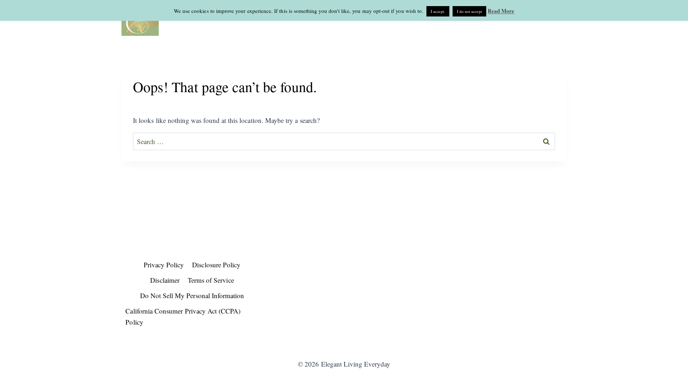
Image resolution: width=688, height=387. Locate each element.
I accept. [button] (438, 11)
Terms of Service (211, 280)
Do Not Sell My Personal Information (192, 295)
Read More (501, 11)
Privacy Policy (164, 264)
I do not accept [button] (469, 11)
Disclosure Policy (216, 264)
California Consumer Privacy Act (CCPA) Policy (182, 316)
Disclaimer (165, 280)
